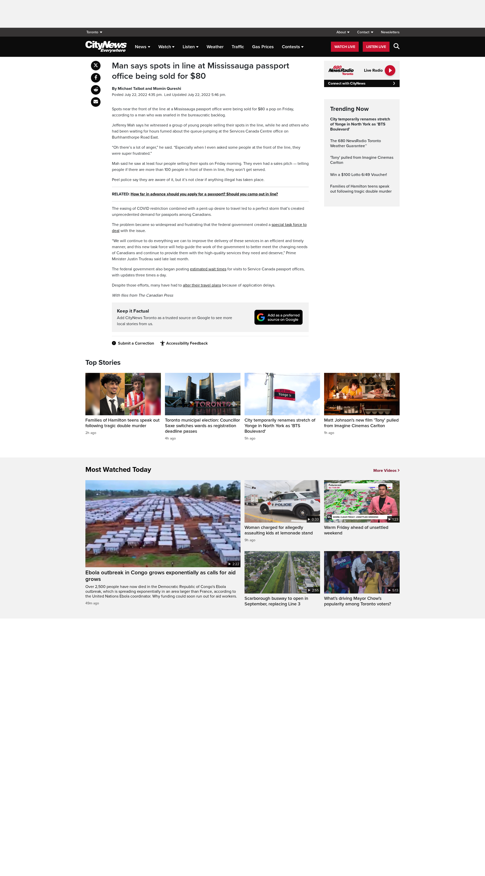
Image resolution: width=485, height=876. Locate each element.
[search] (397, 46)
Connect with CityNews (346, 83)
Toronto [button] (92, 32)
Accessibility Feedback (187, 343)
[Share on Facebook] (96, 78)
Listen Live (376, 47)
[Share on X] (96, 65)
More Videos (385, 470)
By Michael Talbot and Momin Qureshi (146, 88)
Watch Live (344, 47)
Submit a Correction (136, 343)
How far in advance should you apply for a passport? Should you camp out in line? (204, 194)
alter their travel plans (202, 285)
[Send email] (96, 102)
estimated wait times (208, 269)
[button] (342, 32)
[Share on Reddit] (96, 90)
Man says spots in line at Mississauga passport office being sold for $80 (200, 71)
